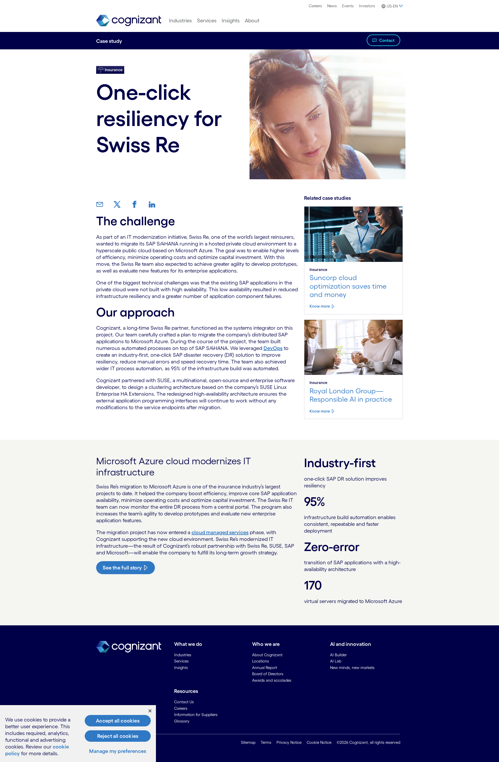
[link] (128, 20)
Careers (315, 6)
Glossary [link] (181, 721)
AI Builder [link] (338, 655)
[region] (78, 733)
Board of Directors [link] (267, 674)
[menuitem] (315, 6)
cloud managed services (220, 532)
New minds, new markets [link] (352, 667)
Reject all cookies (118, 736)
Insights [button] (231, 20)
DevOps (273, 348)
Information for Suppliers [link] (196, 714)
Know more (320, 306)
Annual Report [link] (264, 667)
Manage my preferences (117, 751)
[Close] (150, 710)
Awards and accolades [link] (271, 680)
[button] (391, 6)
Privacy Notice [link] (289, 742)
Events (348, 6)
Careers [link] (180, 708)
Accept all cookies (118, 721)
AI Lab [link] (335, 661)
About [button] (252, 20)
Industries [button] (180, 20)
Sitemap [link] (248, 742)
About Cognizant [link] (267, 655)
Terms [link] (266, 742)
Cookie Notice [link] (319, 742)
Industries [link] (182, 655)
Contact (387, 40)
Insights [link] (181, 667)
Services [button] (206, 20)
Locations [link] (260, 661)
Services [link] (181, 661)
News (332, 6)
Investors (367, 6)
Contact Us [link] (184, 702)
